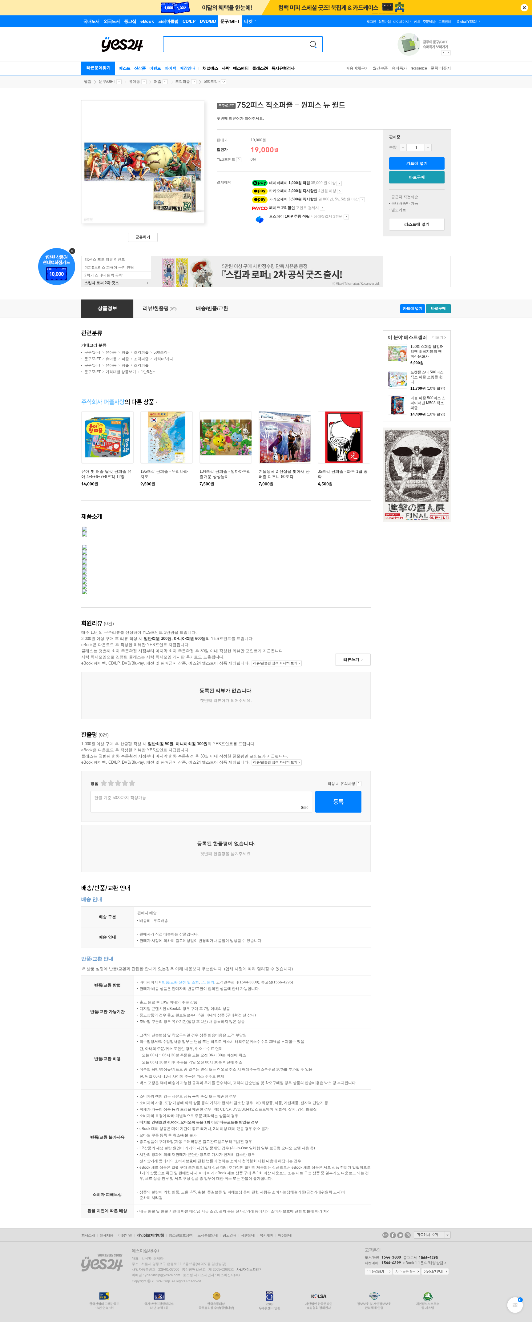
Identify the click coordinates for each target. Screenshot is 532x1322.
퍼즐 (157, 81)
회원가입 (384, 21)
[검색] (313, 44)
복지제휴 (266, 1235)
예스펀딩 (240, 68)
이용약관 (125, 1235)
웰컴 (87, 81)
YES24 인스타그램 (408, 1235)
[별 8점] (124, 783)
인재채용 (106, 1235)
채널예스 (210, 68)
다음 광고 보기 (448, 53)
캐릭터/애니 (163, 359)
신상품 (140, 68)
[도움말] (238, 159)
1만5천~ (148, 372)
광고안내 (229, 1235)
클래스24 (260, 68)
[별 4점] (110, 783)
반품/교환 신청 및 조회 (180, 982)
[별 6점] (117, 783)
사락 (225, 68)
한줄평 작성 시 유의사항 (358, 783)
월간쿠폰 (380, 68)
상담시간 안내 (435, 1271)
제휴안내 (248, 1235)
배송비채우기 (357, 68)
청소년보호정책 (180, 1235)
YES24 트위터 (400, 1235)
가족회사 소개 (432, 1235)
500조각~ (212, 81)
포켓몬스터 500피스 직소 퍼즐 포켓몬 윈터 (427, 377)
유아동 (134, 81)
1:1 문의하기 (378, 1271)
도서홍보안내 (207, 1235)
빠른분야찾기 (99, 67)
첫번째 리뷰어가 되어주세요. (240, 118)
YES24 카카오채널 (385, 1235)
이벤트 (155, 68)
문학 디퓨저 (440, 68)
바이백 (170, 68)
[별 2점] (103, 783)
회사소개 (88, 1235)
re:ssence (419, 68)
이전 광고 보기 (443, 53)
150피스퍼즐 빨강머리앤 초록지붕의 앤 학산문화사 (427, 351)
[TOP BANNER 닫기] (524, 7)
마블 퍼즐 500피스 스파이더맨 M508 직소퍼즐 (427, 403)
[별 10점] (132, 783)
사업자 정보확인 (247, 1269)
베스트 (125, 68)
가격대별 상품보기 (121, 372)
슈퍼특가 (399, 68)
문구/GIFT (107, 81)
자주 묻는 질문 (406, 1271)
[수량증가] (428, 147)
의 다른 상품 (117, 402)
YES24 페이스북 (393, 1235)
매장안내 (187, 68)
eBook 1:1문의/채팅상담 (423, 1263)
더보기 (437, 337)
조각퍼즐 (182, 81)
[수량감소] (403, 147)
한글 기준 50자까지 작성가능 (120, 797)
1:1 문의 (207, 982)
